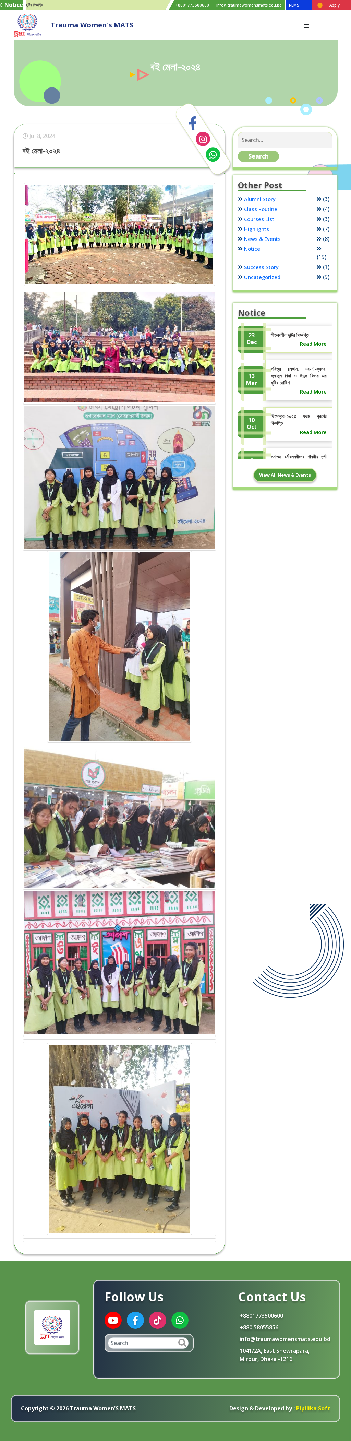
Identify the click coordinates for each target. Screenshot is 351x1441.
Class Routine (260, 209)
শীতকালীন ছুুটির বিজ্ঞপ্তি (290, 334)
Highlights (256, 228)
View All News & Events (285, 475)
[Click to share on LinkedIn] (203, 139)
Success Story (261, 266)
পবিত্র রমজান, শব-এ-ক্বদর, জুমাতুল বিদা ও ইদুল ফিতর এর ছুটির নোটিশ (299, 375)
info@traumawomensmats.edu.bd (249, 5)
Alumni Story (260, 199)
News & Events (262, 238)
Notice (252, 248)
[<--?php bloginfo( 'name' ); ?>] (27, 24)
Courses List (259, 218)
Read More (313, 343)
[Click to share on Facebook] (193, 123)
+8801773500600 (192, 5)
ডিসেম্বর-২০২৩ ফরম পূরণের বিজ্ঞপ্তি (299, 419)
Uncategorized (262, 276)
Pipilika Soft (312, 1408)
